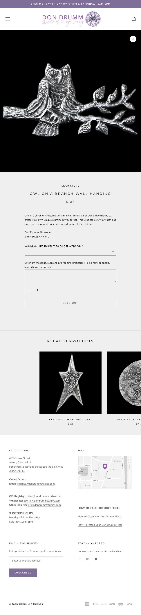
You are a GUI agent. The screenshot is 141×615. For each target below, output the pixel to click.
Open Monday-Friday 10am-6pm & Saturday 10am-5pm (70, 4)
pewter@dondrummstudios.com (42, 500)
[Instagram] (87, 559)
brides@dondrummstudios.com (43, 496)
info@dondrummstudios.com (44, 505)
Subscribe (23, 572)
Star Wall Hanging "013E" (70, 419)
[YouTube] (96, 559)
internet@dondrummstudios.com (36, 483)
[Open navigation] (8, 18)
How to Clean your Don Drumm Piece (99, 516)
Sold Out (70, 303)
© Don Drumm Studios (26, 604)
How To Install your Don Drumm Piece (100, 525)
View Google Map (105, 472)
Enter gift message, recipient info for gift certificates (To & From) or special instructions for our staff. (67, 265)
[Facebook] (79, 559)
